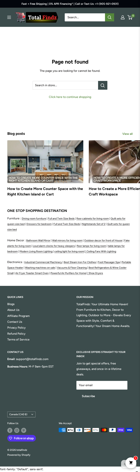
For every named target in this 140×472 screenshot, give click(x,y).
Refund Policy (16, 333)
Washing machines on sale (40, 267)
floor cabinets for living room (92, 218)
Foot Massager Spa (109, 262)
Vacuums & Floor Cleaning (72, 267)
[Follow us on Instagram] (16, 430)
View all (127, 134)
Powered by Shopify (18, 454)
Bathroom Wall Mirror (38, 240)
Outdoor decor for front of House (103, 240)
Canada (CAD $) (18, 414)
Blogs (10, 304)
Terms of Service (18, 339)
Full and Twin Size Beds (61, 218)
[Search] (109, 17)
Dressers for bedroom (39, 224)
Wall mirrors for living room (67, 240)
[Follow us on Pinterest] (23, 430)
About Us (13, 310)
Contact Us (14, 321)
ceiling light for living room (69, 251)
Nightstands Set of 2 (93, 224)
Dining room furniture (34, 218)
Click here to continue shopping (70, 97)
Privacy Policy (16, 327)
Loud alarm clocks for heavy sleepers (54, 246)
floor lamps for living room (91, 246)
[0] (130, 17)
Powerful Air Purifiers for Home (68, 273)
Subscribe (88, 396)
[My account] (123, 17)
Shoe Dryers (96, 273)
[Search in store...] (102, 85)
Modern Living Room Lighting (36, 251)
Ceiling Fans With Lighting (101, 251)
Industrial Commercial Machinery (43, 262)
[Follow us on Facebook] (9, 430)
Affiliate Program (18, 316)
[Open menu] (9, 17)
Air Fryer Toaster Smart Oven (32, 273)
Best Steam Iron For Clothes (80, 262)
